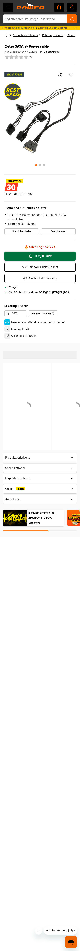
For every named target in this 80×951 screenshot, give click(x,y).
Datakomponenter (52, 35)
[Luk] (76, 27)
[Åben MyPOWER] (72, 7)
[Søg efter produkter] (72, 18)
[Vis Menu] (8, 7)
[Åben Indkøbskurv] (59, 7)
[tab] (36, 165)
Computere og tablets (25, 35)
